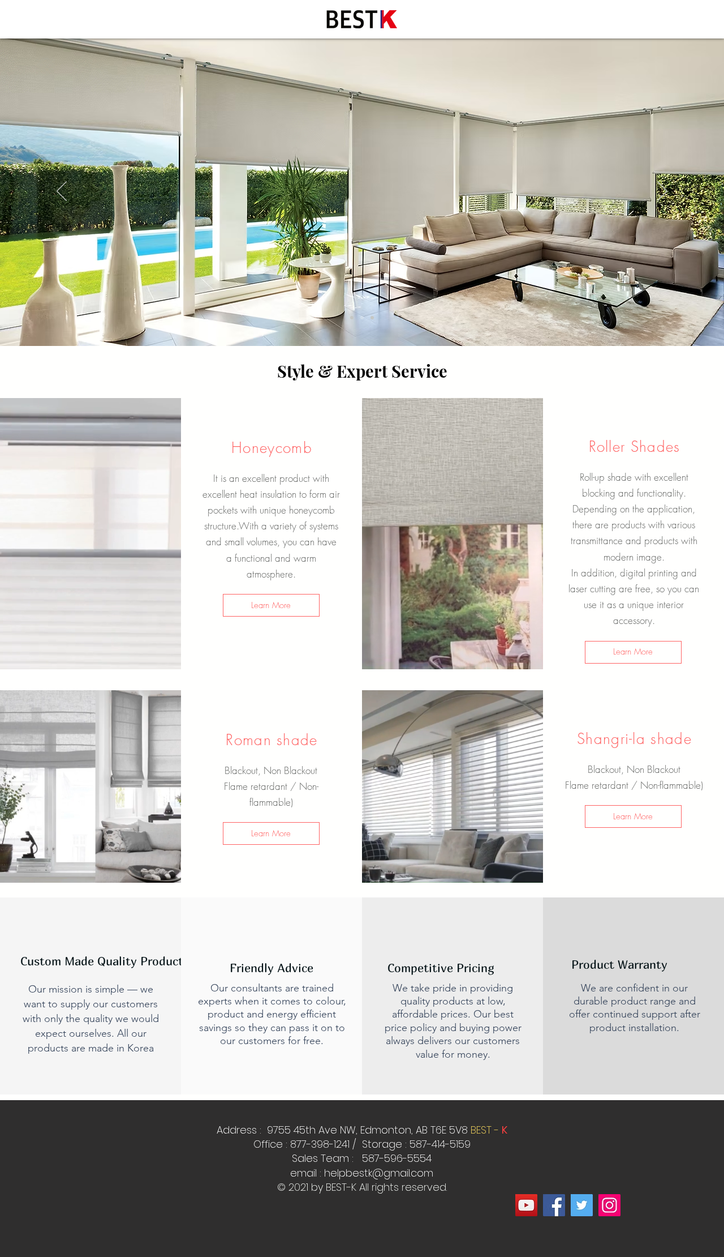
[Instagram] (609, 1205)
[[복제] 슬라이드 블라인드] (362, 317)
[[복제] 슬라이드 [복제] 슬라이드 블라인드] (372, 317)
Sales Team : (324, 1158)
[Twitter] (582, 1205)
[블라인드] (352, 317)
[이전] (62, 192)
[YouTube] (526, 1205)
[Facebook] (554, 1205)
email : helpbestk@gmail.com (361, 1173)
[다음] (662, 192)
